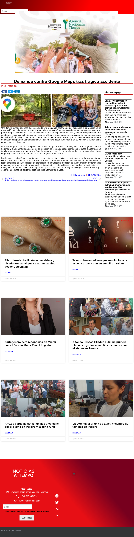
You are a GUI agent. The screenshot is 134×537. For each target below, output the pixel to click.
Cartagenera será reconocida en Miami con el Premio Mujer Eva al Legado (117, 157)
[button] (17, 42)
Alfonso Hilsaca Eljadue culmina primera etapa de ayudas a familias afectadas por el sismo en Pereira (117, 187)
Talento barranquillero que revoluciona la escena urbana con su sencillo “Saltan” (118, 130)
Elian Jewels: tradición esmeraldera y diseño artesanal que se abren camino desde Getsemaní (117, 104)
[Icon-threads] (57, 515)
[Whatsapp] (57, 509)
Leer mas (9, 273)
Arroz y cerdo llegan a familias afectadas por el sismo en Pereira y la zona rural (32, 425)
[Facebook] (57, 496)
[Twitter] (57, 502)
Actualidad (13, 86)
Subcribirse (27, 518)
